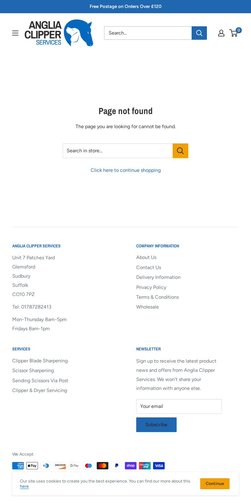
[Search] (199, 33)
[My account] (221, 33)
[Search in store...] (180, 150)
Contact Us (148, 267)
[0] (234, 33)
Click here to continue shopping (126, 170)
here (24, 486)
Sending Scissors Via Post (40, 380)
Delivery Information (158, 277)
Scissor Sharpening (33, 370)
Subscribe (156, 424)
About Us (146, 257)
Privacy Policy (151, 287)
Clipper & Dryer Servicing (39, 390)
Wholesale (147, 307)
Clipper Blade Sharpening (40, 361)
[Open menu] (15, 33)
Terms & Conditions (157, 297)
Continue (215, 483)
